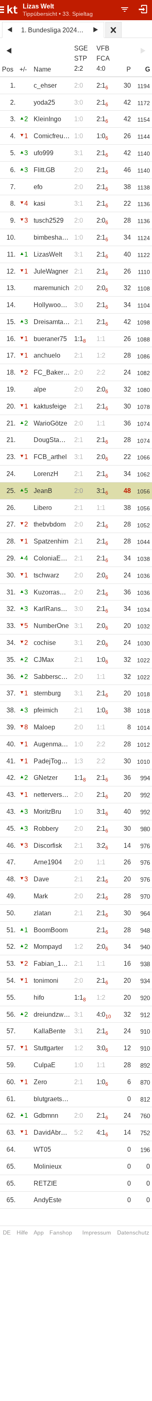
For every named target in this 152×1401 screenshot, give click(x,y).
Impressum (96, 1232)
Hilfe (22, 1232)
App (39, 1232)
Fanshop (60, 1232)
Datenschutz (133, 1232)
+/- (23, 69)
